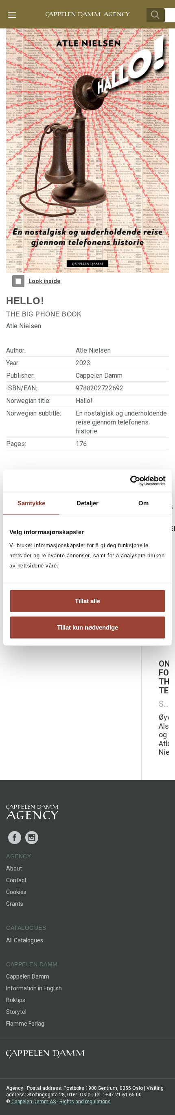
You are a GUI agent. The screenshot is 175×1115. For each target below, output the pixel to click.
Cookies (16, 892)
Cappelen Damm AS (33, 1101)
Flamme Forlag (25, 1023)
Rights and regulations (85, 1101)
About (14, 868)
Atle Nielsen (93, 350)
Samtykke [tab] (32, 503)
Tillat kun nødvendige (87, 627)
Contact (16, 880)
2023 (83, 363)
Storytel (16, 1012)
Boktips (15, 1000)
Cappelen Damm (99, 375)
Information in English (34, 988)
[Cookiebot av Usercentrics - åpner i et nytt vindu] (130, 480)
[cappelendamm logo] (45, 1056)
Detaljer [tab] (88, 503)
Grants (14, 904)
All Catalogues (24, 940)
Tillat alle (87, 600)
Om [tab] (143, 503)
